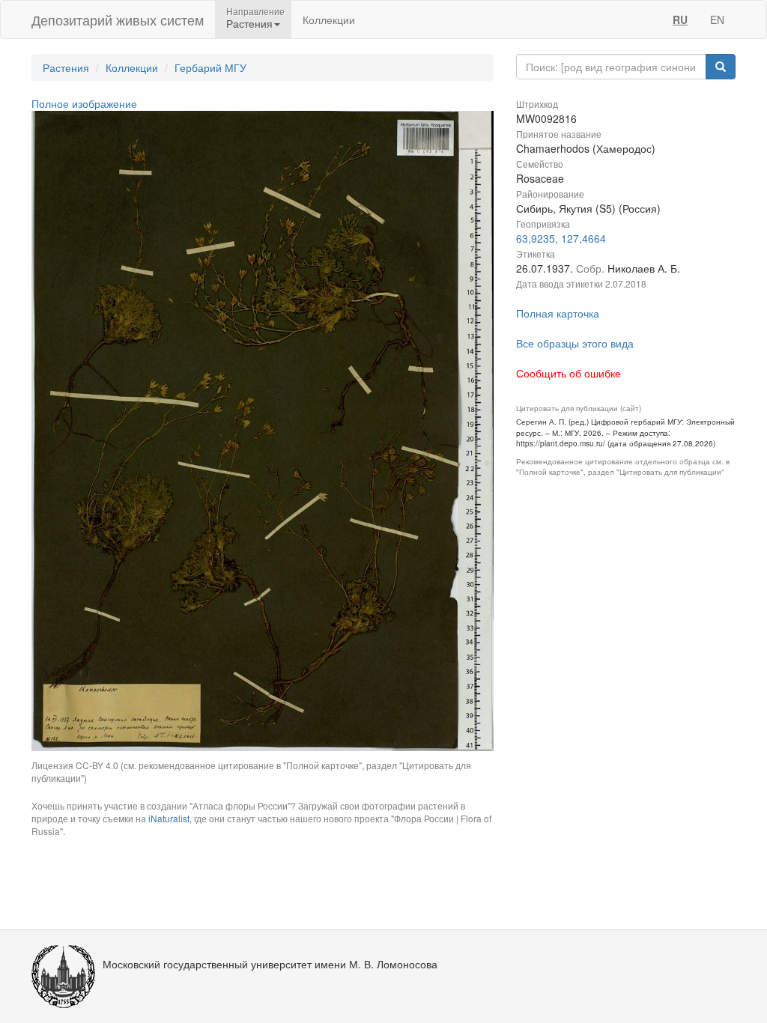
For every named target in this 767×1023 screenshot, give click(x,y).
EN (717, 19)
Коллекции (329, 19)
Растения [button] (249, 23)
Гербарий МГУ (210, 67)
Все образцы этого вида (575, 343)
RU (680, 19)
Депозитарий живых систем (117, 19)
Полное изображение (84, 103)
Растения (66, 67)
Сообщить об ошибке (568, 372)
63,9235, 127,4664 (561, 238)
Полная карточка (557, 313)
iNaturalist (169, 818)
